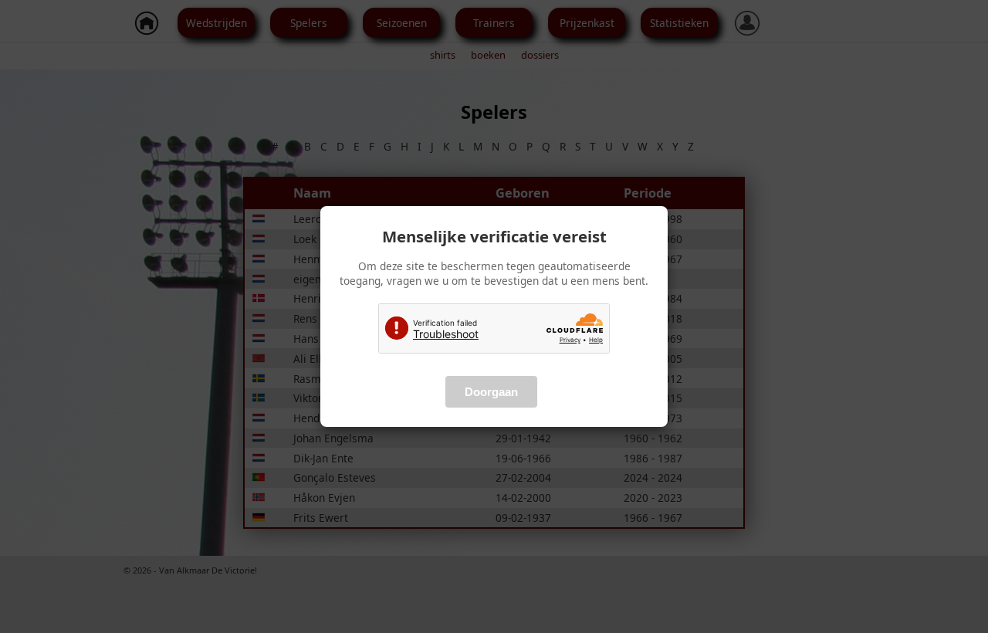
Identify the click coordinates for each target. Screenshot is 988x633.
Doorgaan (491, 391)
